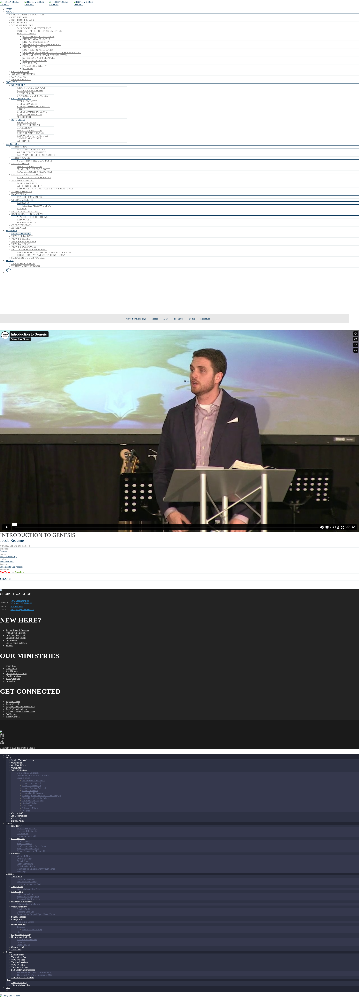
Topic (191, 318)
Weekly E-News (26, 122)
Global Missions (22, 200)
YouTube (5, 572)
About (10, 12)
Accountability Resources (35, 172)
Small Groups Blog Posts (33, 169)
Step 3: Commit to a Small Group (20, 706)
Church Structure (35, 47)
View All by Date (22, 236)
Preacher (178, 318)
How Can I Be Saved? (30, 90)
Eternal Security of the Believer (45, 55)
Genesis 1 (4, 551)
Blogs (9, 260)
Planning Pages (27, 222)
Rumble (19, 572)
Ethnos (22, 208)
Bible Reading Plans (30, 133)
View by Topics (20, 244)
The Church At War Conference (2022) (41, 255)
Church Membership (36, 42)
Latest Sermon (21, 233)
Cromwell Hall (21, 225)
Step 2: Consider (27, 104)
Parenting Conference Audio (36, 155)
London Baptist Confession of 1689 (39, 31)
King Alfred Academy (25, 211)
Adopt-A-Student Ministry (34, 177)
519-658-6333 (17, 606)
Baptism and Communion (38, 36)
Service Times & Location (27, 14)
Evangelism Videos (29, 197)
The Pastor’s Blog (23, 263)
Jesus (9, 9)
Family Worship (27, 183)
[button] (7, 272)
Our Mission (19, 17)
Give (8, 269)
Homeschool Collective (27, 214)
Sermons (11, 230)
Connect (11, 82)
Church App (24, 128)
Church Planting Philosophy (42, 44)
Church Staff (20, 71)
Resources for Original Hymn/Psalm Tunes (33, 137)
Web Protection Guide (31, 152)
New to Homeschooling (32, 217)
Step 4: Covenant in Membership (29, 115)
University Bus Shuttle (32, 96)
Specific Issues (26, 33)
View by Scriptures (23, 247)
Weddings (23, 141)
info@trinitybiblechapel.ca (22, 609)
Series (154, 318)
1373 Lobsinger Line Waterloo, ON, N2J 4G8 (21, 602)
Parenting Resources (31, 149)
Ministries (12, 144)
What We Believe (22, 25)
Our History (19, 22)
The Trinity (30, 63)
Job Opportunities (23, 74)
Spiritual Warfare (35, 60)
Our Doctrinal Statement (34, 28)
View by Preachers (23, 241)
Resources (18, 120)
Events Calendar (28, 125)
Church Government (36, 39)
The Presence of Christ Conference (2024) (44, 252)
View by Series (20, 239)
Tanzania (23, 203)
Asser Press (19, 228)
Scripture (205, 318)
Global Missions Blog (37, 206)
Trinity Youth (20, 158)
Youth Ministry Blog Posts (34, 161)
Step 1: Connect (27, 101)
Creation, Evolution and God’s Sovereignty (52, 52)
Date (166, 318)
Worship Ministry (22, 180)
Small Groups (20, 163)
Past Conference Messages (29, 249)
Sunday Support (21, 191)
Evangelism (19, 194)
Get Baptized (25, 93)
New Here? (18, 85)
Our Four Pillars (22, 20)
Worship (28, 68)
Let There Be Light (187, 304)
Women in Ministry (35, 66)
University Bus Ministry (27, 174)
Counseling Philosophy (38, 50)
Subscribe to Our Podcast (28, 258)
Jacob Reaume (12, 540)
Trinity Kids (19, 147)
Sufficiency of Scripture (39, 58)
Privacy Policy (21, 79)
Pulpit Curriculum (29, 130)
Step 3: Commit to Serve (32, 112)
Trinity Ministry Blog (25, 266)
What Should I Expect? (31, 88)
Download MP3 (7, 561)
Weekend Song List (29, 186)
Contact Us (18, 77)
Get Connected (21, 98)
